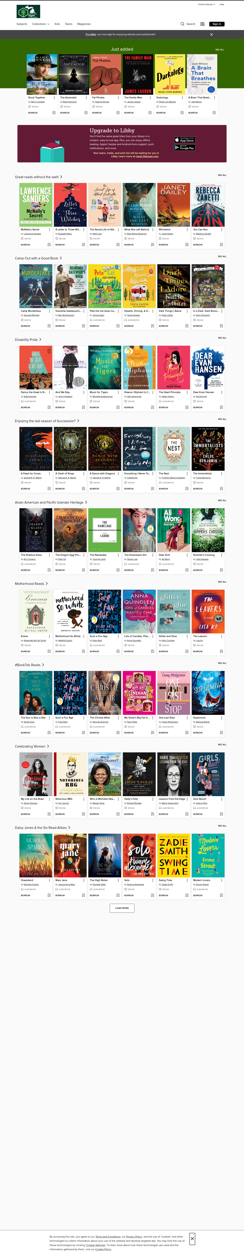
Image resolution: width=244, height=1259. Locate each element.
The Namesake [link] (98, 555)
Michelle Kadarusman (103, 396)
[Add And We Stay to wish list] (83, 408)
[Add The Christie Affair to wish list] (118, 733)
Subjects (22, 24)
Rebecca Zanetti (203, 234)
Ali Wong (166, 559)
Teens (68, 24)
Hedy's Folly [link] (131, 799)
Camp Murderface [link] (31, 311)
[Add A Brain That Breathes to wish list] (214, 113)
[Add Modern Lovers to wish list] (221, 896)
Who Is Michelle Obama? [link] (103, 799)
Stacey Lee (132, 559)
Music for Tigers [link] (99, 392)
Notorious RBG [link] (63, 799)
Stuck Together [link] (36, 97)
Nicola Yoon (29, 722)
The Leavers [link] (200, 636)
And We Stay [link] (62, 392)
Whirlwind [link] (164, 229)
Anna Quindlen (134, 640)
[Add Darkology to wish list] (182, 113)
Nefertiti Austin (65, 640)
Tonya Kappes (133, 315)
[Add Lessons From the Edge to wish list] (187, 814)
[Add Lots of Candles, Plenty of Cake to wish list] (152, 652)
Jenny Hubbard (65, 396)
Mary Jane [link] (61, 880)
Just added (122, 49)
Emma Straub (202, 884)
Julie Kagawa (202, 559)
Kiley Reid (97, 640)
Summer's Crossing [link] (204, 555)
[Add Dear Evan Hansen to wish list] (221, 408)
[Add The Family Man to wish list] (150, 113)
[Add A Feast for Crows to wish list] (49, 489)
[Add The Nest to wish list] (187, 489)
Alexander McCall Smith (35, 640)
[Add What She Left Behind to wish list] (152, 245)
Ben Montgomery (66, 315)
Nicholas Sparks (31, 884)
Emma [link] (24, 636)
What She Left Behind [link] (136, 229)
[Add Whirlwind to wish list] (187, 245)
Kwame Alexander (135, 884)
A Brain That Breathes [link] (200, 97)
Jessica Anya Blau (66, 884)
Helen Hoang (168, 396)
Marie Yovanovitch (170, 803)
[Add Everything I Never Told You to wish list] (152, 489)
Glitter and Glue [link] (168, 636)
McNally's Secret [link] (30, 229)
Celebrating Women (30, 746)
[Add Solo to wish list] (152, 896)
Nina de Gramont (100, 722)
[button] (206, 4)
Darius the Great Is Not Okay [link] (34, 392)
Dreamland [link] (27, 880)
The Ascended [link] (68, 97)
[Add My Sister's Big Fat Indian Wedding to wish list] (152, 733)
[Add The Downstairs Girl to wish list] (152, 570)
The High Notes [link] (99, 880)
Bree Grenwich (70, 102)
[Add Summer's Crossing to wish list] (221, 570)
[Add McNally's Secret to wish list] (49, 245)
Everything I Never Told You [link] (137, 473)
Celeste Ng (132, 478)
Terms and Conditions (108, 1236)
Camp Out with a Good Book (37, 258)
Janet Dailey (167, 234)
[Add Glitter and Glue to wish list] (187, 652)
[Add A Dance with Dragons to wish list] (118, 489)
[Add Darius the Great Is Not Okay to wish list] (49, 408)
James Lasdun (134, 102)
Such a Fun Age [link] (99, 636)
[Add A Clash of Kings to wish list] (83, 489)
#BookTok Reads (28, 665)
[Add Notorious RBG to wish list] (83, 814)
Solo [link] (126, 880)
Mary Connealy (38, 102)
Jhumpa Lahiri (99, 559)
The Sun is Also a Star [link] (33, 717)
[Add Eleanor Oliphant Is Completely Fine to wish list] (152, 408)
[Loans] (203, 24)
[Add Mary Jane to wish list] (83, 896)
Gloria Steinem (31, 803)
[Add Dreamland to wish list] (49, 896)
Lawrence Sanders (32, 234)
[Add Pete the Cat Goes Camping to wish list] (118, 326)
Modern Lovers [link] (201, 880)
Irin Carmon (63, 803)
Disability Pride (27, 340)
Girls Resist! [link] (199, 799)
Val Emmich (201, 396)
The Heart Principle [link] (169, 392)
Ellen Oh (62, 559)
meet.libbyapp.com (147, 156)
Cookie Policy (103, 1249)
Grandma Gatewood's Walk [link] (68, 311)
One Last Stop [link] (167, 717)
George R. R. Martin (33, 478)
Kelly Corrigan (168, 640)
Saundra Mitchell (31, 315)
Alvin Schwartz (203, 315)
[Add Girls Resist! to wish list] (221, 814)
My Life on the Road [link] (32, 799)
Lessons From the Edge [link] (172, 799)
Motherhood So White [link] (68, 636)
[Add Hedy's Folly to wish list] (152, 814)
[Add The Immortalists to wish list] (221, 489)
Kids (57, 24)
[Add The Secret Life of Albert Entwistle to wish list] (118, 245)
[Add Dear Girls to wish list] (187, 570)
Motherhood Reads (30, 584)
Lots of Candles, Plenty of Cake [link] (137, 636)
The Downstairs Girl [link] (135, 555)
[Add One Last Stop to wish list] (187, 733)
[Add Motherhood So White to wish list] (83, 652)
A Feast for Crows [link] (31, 473)
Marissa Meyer (203, 722)
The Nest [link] (164, 473)
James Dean (98, 315)
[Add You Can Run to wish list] (221, 245)
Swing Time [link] (165, 880)
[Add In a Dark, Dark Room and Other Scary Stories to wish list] (221, 326)
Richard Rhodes (134, 803)
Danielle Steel (99, 884)
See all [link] (219, 49)
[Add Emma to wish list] (49, 652)
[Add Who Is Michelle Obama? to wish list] (118, 814)
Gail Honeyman (134, 396)
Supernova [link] (199, 717)
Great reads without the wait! (37, 177)
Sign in (217, 24)
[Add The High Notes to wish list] (118, 896)
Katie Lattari (167, 315)
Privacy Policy (134, 1236)
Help (222, 4)
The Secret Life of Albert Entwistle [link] (103, 229)
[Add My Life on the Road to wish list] (49, 814)
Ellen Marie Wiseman (137, 234)
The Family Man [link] (133, 97)
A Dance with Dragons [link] (102, 473)
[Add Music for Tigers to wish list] (118, 408)
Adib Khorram (30, 396)
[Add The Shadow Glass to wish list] (49, 570)
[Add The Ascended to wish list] (86, 113)
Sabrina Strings (102, 102)
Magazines (84, 24)
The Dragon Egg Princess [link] (68, 555)
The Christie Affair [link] (100, 717)
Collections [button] (39, 24)
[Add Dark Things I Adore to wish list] (187, 326)
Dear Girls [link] (164, 555)
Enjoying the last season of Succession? (46, 421)
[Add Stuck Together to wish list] (54, 113)
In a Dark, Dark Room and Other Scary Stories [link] (206, 311)
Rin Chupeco (30, 559)
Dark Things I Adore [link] (170, 311)
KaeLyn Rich (201, 803)
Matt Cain (97, 234)
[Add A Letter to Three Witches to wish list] (83, 245)
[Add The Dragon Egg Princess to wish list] (83, 570)
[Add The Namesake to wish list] (118, 570)
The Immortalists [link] (202, 473)
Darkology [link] (162, 97)
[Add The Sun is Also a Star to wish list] (49, 733)
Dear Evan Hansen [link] (203, 392)
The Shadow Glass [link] (31, 555)
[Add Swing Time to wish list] (187, 896)
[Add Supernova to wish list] (221, 733)
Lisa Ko (199, 640)
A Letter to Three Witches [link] (68, 229)
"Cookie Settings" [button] (96, 1245)
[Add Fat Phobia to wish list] (118, 113)
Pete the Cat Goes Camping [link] (103, 311)
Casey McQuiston (170, 722)
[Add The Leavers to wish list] (221, 652)
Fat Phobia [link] (98, 97)
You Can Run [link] (200, 229)
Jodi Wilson (196, 102)
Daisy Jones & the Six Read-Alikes (41, 828)
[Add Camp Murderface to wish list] (49, 326)
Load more (122, 908)
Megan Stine (98, 803)
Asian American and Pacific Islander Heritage (49, 502)
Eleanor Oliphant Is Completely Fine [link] (137, 392)
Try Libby (90, 34)
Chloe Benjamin (203, 478)
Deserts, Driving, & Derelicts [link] (137, 311)
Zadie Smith (167, 884)
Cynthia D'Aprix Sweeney (173, 478)
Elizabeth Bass (65, 234)
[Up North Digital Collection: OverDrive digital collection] (28, 11)
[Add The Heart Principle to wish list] (187, 408)
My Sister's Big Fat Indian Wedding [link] (137, 717)
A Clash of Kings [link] (64, 473)
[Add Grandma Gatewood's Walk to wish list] (83, 326)
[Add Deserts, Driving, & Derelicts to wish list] (152, 326)
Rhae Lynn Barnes (167, 102)
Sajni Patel (132, 722)
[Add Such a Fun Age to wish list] (118, 652)
